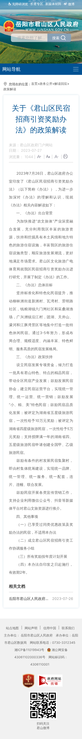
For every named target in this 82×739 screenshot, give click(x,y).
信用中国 (50, 628)
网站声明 (31, 628)
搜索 (55, 38)
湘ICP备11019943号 (29, 650)
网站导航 (11, 69)
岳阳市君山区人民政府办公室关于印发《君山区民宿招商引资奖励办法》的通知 (30, 598)
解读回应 (60, 84)
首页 (34, 84)
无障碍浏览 (19, 4)
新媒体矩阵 (53, 4)
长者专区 (36, 4)
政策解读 (9, 89)
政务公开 (46, 84)
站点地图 (13, 628)
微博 (70, 4)
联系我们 (68, 628)
